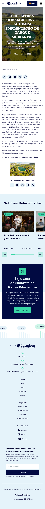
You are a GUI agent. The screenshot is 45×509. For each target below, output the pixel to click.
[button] (40, 3)
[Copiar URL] (4, 77)
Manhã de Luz (22, 407)
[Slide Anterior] (4, 254)
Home (22, 383)
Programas (22, 414)
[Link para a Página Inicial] (22, 345)
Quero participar (22, 310)
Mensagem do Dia (22, 418)
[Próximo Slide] (40, 254)
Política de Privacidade (22, 495)
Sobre (22, 387)
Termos (32, 476)
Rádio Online (22, 391)
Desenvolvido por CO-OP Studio (22, 499)
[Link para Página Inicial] (11, 3)
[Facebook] (15, 77)
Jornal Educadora (22, 411)
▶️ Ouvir (32, 3)
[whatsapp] (25, 77)
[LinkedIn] (9, 77)
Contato (22, 395)
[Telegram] (20, 77)
